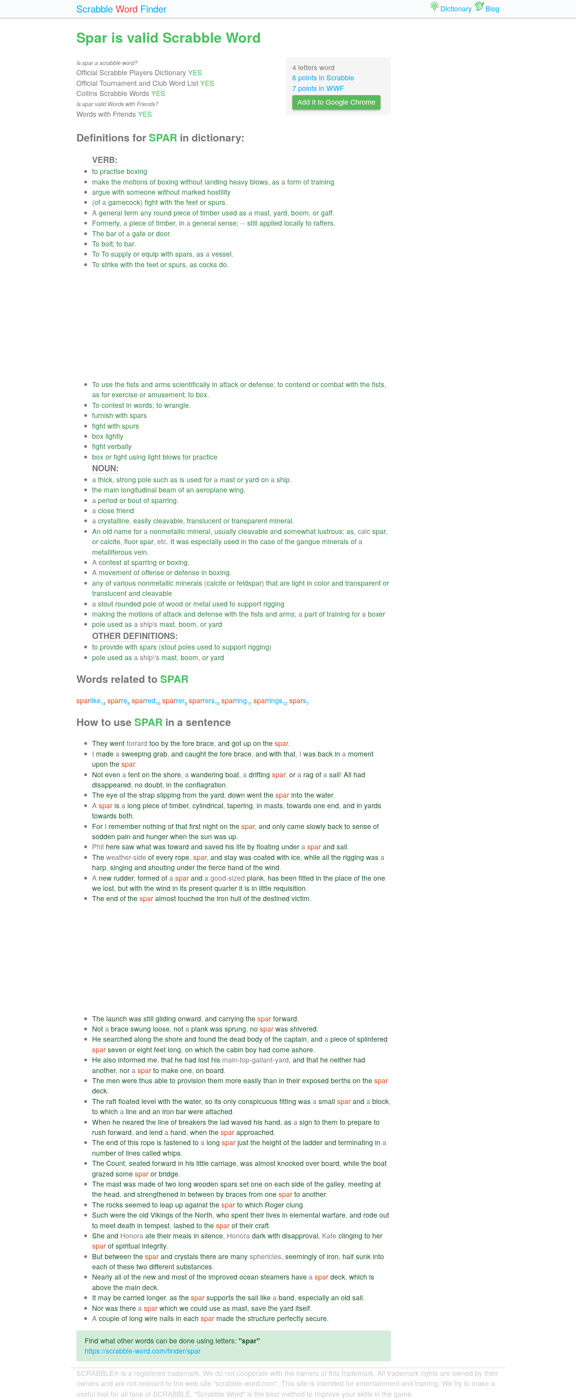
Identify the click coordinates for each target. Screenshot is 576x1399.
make (100, 181)
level (148, 1101)
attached (218, 1111)
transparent (249, 520)
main (111, 489)
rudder (124, 878)
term (131, 212)
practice (205, 457)
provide (111, 647)
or (203, 202)
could (198, 1308)
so (208, 1101)
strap (147, 795)
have (299, 1276)
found (207, 1039)
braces (236, 1194)
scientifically (191, 384)
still (252, 223)
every (164, 857)
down (236, 795)
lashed (184, 1225)
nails (166, 1318)
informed (131, 1059)
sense (227, 223)
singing (121, 867)
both (125, 815)
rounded (128, 603)
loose (161, 1028)
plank (255, 878)
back (325, 753)
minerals (335, 541)
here (113, 846)
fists (133, 384)
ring (236, 700)
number (104, 1153)
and (147, 384)
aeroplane (211, 489)
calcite (110, 541)
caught (195, 753)
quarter (225, 888)
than (270, 1080)
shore (172, 774)
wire (151, 1318)
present (200, 888)
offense (152, 572)
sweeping (136, 753)
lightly (114, 436)
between (201, 1194)
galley (335, 1184)
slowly (316, 826)
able (161, 1080)
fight (151, 202)
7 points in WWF (318, 88)
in (182, 223)
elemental (305, 1215)
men (113, 1080)
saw (128, 846)
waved (241, 1122)
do (223, 264)
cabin (234, 1049)
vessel (222, 254)
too (154, 743)
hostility (219, 192)
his (229, 846)
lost (108, 888)
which (204, 1049)
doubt (153, 784)
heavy (238, 181)
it (241, 888)
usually (225, 531)
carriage (223, 1163)
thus (145, 1080)
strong (126, 479)
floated (128, 1101)
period (108, 500)
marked (193, 192)
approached (255, 1132)
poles (186, 647)
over (312, 1163)
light (154, 457)
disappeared (111, 784)
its (183, 888)
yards (372, 805)
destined (276, 898)
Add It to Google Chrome (336, 102)
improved (222, 1276)
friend (125, 510)
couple (109, 1318)
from (190, 795)
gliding (166, 1018)
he (179, 1059)
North (203, 1215)
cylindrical (207, 805)
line (131, 1111)
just (242, 1142)
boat (232, 774)
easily (142, 520)
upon (100, 764)
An (96, 531)
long (134, 805)
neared (133, 1122)
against (196, 1204)
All (347, 774)
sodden (103, 836)
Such (100, 1215)
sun (206, 836)
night (210, 826)
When (101, 1122)
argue (101, 192)
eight (144, 1049)
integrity (154, 1246)
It (172, 541)
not (178, 1028)
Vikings (161, 1215)
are (285, 583)
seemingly (301, 1256)
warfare (334, 1215)
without (191, 181)
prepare (360, 1122)
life (240, 846)
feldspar (249, 583)
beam (167, 489)
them (215, 1080)
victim (301, 898)
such (160, 479)
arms (162, 384)
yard (280, 212)
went (117, 743)
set (244, 1184)
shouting (161, 867)
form (294, 181)
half (348, 1256)
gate (139, 233)
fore (188, 743)
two (170, 1184)
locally (294, 223)
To (96, 243)
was (182, 541)
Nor (97, 1308)
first (195, 826)
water (324, 795)
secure (316, 1318)
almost (165, 898)
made (105, 753)
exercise (125, 394)
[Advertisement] (241, 324)
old (107, 531)
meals (182, 1235)
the (116, 181)
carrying (231, 1018)
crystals (186, 1256)
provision (192, 1080)
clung (294, 1204)
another (104, 1070)
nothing (154, 826)
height (271, 1142)
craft (262, 1225)
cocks (208, 264)
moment (360, 753)
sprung (235, 1028)
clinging (350, 1235)
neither (340, 1059)
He (96, 1039)
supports (220, 1297)
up (247, 743)
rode (370, 1215)
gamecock (124, 202)
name (123, 531)
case (267, 541)
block (380, 1101)
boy (251, 1049)
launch (116, 1018)
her (377, 1235)
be (117, 1297)
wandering (207, 774)
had (359, 774)
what (143, 846)
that (272, 583)
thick (105, 479)
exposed (315, 1080)
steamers (275, 1276)
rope (182, 857)
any (146, 212)
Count (115, 1163)
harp (99, 867)
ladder (312, 1142)
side (298, 1184)
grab (160, 753)
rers (204, 700)
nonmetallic (167, 531)
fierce (217, 867)
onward (189, 1018)
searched (117, 1039)
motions (135, 181)
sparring (164, 500)
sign (305, 1122)
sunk (363, 1256)
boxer (376, 614)
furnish (102, 415)
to (95, 171)
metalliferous (112, 552)
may (104, 1297)
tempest (157, 1225)
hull (235, 898)
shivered (303, 1028)
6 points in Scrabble (323, 77)
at (126, 562)
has (273, 878)
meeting (360, 1184)
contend (297, 384)
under (290, 846)
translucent (204, 520)
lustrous (330, 531)
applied (270, 223)
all (325, 857)
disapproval (300, 1235)
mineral (280, 520)
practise (112, 171)
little (265, 888)
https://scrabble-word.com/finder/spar (143, 1351)
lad (224, 1122)
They (100, 743)
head (112, 1194)
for (105, 394)
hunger (157, 836)
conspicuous (257, 1101)
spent (239, 1215)
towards (299, 805)
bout (134, 500)
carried (134, 1297)
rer (174, 700)
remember (125, 826)
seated (139, 1163)
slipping (169, 795)
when (178, 836)
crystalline (113, 520)
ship (283, 479)
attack (228, 384)
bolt (106, 243)
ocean (249, 1276)
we (96, 888)
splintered (372, 1039)
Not (97, 774)
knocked (290, 1163)
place (343, 878)
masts (273, 805)
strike (109, 264)
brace (205, 743)
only (278, 826)
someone (141, 192)
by (164, 743)
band (286, 1297)
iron (222, 898)
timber (210, 212)
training (322, 181)
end (333, 805)
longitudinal (139, 489)
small (327, 1101)
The (98, 233)
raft (111, 1101)
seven (117, 1049)
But (97, 1256)
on (265, 479)
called (151, 1153)
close (106, 510)
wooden (206, 1184)
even (112, 774)
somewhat (300, 531)
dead (237, 1039)
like (90, 700)
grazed (103, 1173)
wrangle (176, 405)
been (289, 878)
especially (206, 541)
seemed (137, 1204)
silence (212, 1235)
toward (178, 846)
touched (190, 898)
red (146, 700)
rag (308, 774)
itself (302, 1308)
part (310, 614)
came (295, 826)
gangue (308, 541)
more (233, 1080)
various (124, 583)
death (126, 1225)
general (110, 212)
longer (156, 1297)
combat (332, 384)
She (98, 1235)
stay (230, 857)
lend (156, 1132)
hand (235, 867)
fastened (177, 1142)
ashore (302, 1049)
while (312, 857)
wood (174, 603)
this (133, 1142)
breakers (192, 1122)
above (101, 1287)
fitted (306, 878)
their (293, 1080)
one (319, 805)
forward (285, 1018)
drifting (259, 774)
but (123, 888)
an (190, 489)
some (124, 1173)
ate (150, 1235)
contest (112, 405)
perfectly (290, 1318)
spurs (216, 202)
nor (125, 1070)
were (129, 1080)
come (281, 1049)
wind (272, 867)
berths (341, 1080)
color (322, 583)
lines (133, 1153)
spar (379, 531)
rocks (114, 1204)
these (125, 1266)
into (296, 795)
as (275, 181)
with (118, 192)
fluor (131, 541)
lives (273, 1215)
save (258, 1308)
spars (183, 254)
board (215, 1070)
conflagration (205, 784)
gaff (326, 212)
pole (144, 479)
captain (295, 1039)
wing (236, 489)
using (137, 457)
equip (150, 254)
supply (121, 254)
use (107, 384)
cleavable (168, 520)
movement (115, 572)
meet (108, 1225)
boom (300, 212)
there (208, 1256)
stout (105, 603)
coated (264, 857)
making (103, 614)
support (249, 603)
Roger (274, 1204)
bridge (168, 1173)
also (109, 1059)
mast (262, 212)
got (236, 743)
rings (270, 700)
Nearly (102, 1276)
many (239, 1256)
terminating (355, 1142)
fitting (287, 1101)
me (152, 1059)
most (179, 1276)
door (163, 233)
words (143, 405)
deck (99, 1090)
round (163, 212)
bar (111, 233)
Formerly (106, 223)
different (161, 1266)
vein (140, 552)
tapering (240, 805)
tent (134, 774)
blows (259, 181)
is (182, 479)
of (153, 181)
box (201, 394)
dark (259, 1235)
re (118, 700)
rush (99, 1132)
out (384, 1215)
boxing (137, 171)
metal (201, 603)
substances (194, 1266)
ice (295, 857)
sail (334, 774)
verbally (119, 446)
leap (166, 1204)
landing (216, 181)
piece (182, 212)
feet (192, 202)
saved (214, 846)
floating (268, 846)
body (255, 1039)
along (142, 1039)
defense (261, 384)
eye (112, 795)
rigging (273, 603)
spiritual (128, 1246)
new (105, 878)
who (222, 1215)
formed (148, 878)
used (229, 212)
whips (172, 1153)
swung (140, 1028)
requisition (290, 888)
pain (123, 836)
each (282, 1184)
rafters (323, 223)
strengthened (157, 1194)
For (97, 826)
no (139, 784)
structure (261, 1318)
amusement (166, 394)
